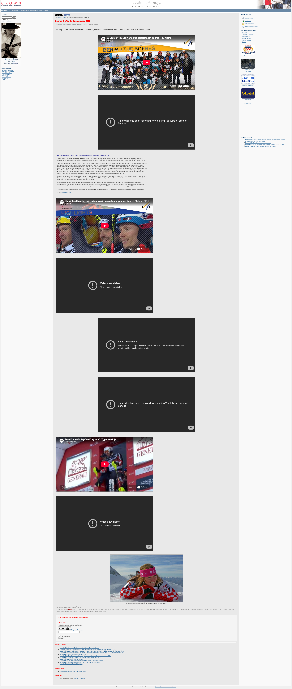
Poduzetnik (248, 99)
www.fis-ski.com (67, 192)
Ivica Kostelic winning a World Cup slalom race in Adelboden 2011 (80, 657)
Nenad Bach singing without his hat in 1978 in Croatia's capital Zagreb (264, 144)
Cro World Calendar (247, 34)
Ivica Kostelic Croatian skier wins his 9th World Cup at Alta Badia (80, 662)
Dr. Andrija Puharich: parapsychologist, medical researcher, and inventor (265, 139)
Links (40, 10)
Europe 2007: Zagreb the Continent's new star (258, 143)
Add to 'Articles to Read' (251, 26)
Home (59, 17)
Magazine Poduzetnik (8, 71)
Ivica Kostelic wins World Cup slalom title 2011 (74, 654)
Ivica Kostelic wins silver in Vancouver (71, 659)
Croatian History (246, 38)
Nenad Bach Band (7, 73)
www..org (70, 609)
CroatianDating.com (7, 70)
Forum (46, 10)
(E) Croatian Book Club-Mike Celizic (255, 141)
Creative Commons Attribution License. (165, 687)
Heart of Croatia (6, 77)
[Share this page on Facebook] (67, 16)
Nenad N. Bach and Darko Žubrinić (66, 24)
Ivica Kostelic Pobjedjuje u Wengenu (71, 664)
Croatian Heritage (246, 40)
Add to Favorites (249, 23)
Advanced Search (7, 21)
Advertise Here (248, 103)
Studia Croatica (246, 36)
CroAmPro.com (248, 56)
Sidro (3, 79)
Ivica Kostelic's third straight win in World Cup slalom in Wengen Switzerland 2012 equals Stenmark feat (92, 652)
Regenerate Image (77, 630)
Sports (64, 17)
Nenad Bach (5, 78)
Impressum (33, 10)
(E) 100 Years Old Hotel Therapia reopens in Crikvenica (260, 146)
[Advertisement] (248, 121)
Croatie (244, 42)
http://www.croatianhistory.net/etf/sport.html (73, 671)
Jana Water (5, 75)
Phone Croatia (6, 74)
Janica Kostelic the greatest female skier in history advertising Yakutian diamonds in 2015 (87, 649)
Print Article (248, 21)
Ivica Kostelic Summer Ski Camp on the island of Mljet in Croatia (79, 648)
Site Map (15, 10)
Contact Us (24, 10)
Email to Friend (249, 18)
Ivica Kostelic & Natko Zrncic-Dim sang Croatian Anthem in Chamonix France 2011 (85, 656)
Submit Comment (79, 679)
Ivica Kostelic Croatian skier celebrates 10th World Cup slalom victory (81, 660)
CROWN (244, 32)
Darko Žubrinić (76, 607)
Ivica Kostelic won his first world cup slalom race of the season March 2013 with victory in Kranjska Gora (92, 651)
